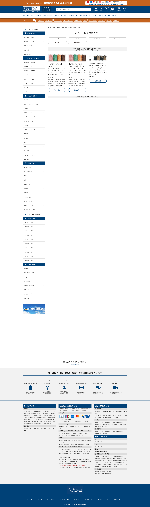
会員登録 (39, 499)
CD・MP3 (26, 151)
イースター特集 (28, 167)
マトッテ (41, 20)
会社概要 (26, 268)
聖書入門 (116, 20)
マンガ (25, 175)
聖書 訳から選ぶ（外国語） (51, 15)
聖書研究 (26, 188)
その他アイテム (96, 15)
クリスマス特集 (28, 201)
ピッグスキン (117, 39)
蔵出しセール (92, 20)
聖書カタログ (27, 289)
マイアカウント (51, 499)
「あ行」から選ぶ (29, 222)
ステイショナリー (28, 142)
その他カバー (27, 92)
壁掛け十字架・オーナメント (31, 104)
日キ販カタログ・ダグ (29, 294)
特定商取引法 (88, 499)
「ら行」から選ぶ (29, 256)
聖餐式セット (78, 20)
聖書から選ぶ (27, 54)
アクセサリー (58, 20)
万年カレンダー (28, 108)
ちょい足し (102, 20)
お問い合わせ (118, 499)
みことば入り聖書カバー (30, 70)
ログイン (29, 499)
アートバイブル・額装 (29, 209)
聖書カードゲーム (28, 112)
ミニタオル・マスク (29, 121)
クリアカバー (27, 87)
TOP (49, 27)
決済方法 (76, 499)
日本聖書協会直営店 (29, 285)
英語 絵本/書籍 (27, 197)
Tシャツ (26, 125)
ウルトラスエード (28, 83)
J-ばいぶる (49, 20)
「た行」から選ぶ (29, 235)
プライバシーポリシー (103, 499)
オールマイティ (97, 39)
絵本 (85, 20)
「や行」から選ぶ (29, 252)
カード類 (26, 138)
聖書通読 (26, 192)
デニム (77, 39)
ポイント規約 (27, 281)
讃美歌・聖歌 (27, 184)
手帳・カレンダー (28, 205)
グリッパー (57, 42)
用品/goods (27, 159)
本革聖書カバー (78, 42)
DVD (25, 146)
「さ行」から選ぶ (29, 231)
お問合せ (26, 277)
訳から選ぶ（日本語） (29, 37)
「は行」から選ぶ (29, 243)
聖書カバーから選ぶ (70, 15)
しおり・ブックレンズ (29, 129)
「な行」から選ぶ (29, 239)
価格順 (94, 48)
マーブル (57, 39)
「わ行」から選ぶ (29, 260)
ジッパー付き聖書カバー (73, 27)
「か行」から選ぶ (29, 226)
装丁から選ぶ (27, 50)
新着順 (100, 48)
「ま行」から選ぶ (29, 248)
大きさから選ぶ (28, 45)
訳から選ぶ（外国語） (29, 41)
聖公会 (109, 20)
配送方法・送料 (65, 499)
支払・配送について (29, 272)
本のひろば (27, 298)
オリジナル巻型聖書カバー (30, 62)
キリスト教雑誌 (68, 20)
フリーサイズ (27, 75)
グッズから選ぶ (84, 15)
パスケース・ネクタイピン (30, 117)
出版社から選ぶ (109, 15)
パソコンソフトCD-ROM (30, 155)
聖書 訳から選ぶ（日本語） (31, 15)
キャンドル (27, 99)
